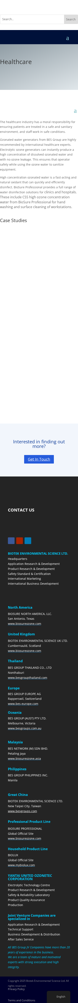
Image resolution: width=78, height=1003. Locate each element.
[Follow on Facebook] (11, 540)
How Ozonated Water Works (23, 242)
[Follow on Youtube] (19, 540)
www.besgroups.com (22, 811)
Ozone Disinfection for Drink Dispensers (32, 315)
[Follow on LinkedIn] (28, 540)
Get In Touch (39, 459)
